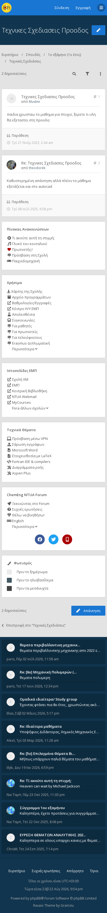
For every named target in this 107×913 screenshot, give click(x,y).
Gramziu (67, 905)
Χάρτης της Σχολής (26, 291)
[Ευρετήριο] (7, 8)
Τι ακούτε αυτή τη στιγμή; (33, 237)
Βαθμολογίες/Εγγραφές (31, 302)
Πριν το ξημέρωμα (32, 571)
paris (11, 659)
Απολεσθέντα (23, 314)
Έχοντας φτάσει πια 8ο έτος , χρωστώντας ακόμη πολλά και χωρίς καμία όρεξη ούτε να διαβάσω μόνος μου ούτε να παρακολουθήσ (60, 704)
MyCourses (21, 402)
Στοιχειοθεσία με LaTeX (31, 455)
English (17, 520)
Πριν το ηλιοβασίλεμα (35, 580)
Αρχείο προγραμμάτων (31, 297)
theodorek (37, 168)
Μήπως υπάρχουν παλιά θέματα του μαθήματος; (60, 758)
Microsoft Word (24, 450)
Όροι (94, 871)
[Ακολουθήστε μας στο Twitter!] (53, 539)
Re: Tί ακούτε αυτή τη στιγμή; (45, 780)
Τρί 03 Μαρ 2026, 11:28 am (37, 740)
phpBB (35, 898)
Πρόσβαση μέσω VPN (29, 438)
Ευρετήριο (10, 54)
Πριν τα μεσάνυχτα (32, 588)
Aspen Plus (21, 473)
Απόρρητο (75, 871)
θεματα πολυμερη (35, 677)
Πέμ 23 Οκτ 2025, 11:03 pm (44, 794)
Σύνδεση (62, 7)
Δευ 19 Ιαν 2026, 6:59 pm (34, 767)
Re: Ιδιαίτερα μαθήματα (41, 726)
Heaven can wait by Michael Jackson (50, 786)
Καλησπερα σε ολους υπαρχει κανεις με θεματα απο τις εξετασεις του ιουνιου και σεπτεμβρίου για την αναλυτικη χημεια (60, 840)
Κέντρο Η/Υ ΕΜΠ (25, 308)
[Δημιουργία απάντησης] (98, 30)
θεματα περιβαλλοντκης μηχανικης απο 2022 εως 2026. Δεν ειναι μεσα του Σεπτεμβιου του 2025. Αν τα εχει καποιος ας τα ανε (60, 650)
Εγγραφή (83, 7)
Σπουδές (33, 54)
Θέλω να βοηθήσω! (27, 515)
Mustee (34, 101)
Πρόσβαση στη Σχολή (29, 255)
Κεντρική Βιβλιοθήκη (29, 390)
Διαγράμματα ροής (27, 467)
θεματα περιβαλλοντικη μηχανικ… (50, 644)
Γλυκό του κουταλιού (29, 243)
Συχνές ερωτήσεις (26, 509)
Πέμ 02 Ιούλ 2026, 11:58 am (37, 659)
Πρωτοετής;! (22, 249)
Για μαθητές (21, 325)
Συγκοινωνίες (23, 320)
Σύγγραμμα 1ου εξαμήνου (42, 807)
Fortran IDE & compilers (30, 461)
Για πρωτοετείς (24, 331)
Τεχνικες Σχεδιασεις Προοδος (45, 30)
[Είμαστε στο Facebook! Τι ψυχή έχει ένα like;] (40, 539)
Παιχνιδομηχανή (25, 260)
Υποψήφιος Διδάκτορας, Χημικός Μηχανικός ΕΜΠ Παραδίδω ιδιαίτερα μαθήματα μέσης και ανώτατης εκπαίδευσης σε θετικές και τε (60, 731)
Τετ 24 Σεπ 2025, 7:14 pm (38, 849)
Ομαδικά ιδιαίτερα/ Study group (48, 699)
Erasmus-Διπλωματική (30, 343)
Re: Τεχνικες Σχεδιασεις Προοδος (51, 163)
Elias (10, 713)
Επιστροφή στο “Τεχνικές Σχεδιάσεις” (36, 625)
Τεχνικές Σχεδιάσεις (25, 61)
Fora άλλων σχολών (28, 408)
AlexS (11, 740)
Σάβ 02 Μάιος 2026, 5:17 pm (37, 713)
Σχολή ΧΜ (19, 379)
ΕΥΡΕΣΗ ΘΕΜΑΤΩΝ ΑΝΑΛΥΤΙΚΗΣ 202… (53, 834)
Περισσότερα (23, 348)
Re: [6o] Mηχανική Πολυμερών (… (48, 672)
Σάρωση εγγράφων (27, 444)
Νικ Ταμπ (14, 794)
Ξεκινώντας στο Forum (30, 503)
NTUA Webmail (23, 396)
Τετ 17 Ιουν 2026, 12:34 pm (37, 686)
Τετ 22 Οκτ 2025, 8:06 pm (42, 822)
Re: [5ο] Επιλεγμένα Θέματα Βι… (47, 753)
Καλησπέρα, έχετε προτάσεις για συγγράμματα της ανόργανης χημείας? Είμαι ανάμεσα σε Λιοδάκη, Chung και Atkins (60, 813)
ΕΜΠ (15, 385)
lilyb (10, 767)
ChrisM (12, 849)
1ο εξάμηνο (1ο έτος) (64, 54)
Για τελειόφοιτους (26, 337)
